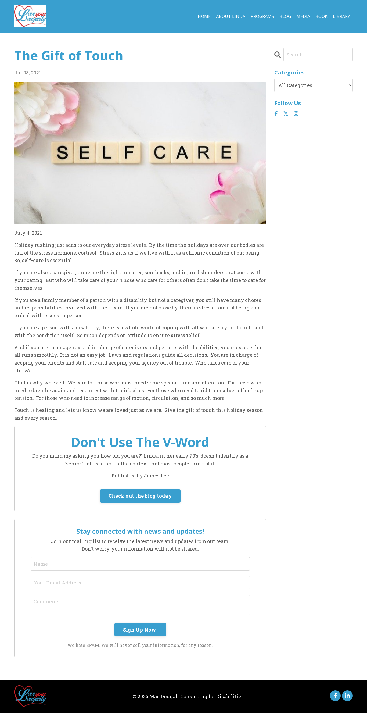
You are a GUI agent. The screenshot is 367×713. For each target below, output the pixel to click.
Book (321, 16)
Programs (262, 16)
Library (341, 16)
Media (303, 16)
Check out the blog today (140, 496)
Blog (285, 16)
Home (204, 16)
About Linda (230, 16)
